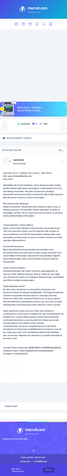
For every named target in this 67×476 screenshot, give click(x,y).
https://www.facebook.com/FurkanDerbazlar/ (33, 350)
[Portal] (23, 24)
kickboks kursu (37, 329)
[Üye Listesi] (37, 24)
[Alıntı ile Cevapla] (62, 151)
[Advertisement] (33, 65)
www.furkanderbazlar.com (20, 176)
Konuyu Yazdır (11, 406)
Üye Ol (48, 470)
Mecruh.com (40, 457)
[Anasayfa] (16, 24)
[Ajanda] (30, 24)
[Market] (50, 24)
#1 (60, 150)
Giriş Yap (18, 470)
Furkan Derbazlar (10, 286)
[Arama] (43, 24)
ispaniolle (18, 160)
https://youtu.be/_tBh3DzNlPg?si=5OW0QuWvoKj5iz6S (36, 347)
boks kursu (8, 197)
